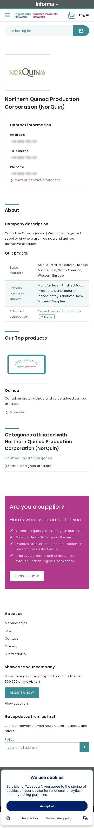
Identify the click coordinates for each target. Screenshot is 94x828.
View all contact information (37, 180)
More (48, 317)
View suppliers (17, 703)
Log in (84, 15)
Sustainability (15, 654)
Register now (27, 576)
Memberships (16, 623)
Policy (9, 739)
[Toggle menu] (7, 15)
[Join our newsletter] (71, 15)
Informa (47, 4)
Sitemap (12, 646)
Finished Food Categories (28, 458)
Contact (11, 638)
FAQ (8, 630)
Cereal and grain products (59, 311)
